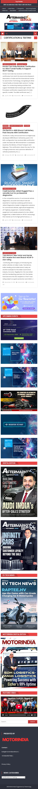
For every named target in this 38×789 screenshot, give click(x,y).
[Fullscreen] (35, 715)
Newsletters (13, 10)
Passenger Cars (22, 64)
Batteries (5, 126)
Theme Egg (27, 787)
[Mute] (32, 715)
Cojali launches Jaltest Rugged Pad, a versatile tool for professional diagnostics (18, 193)
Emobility (26, 126)
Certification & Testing (9, 64)
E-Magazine (20, 8)
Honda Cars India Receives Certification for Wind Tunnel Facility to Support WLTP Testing (19, 68)
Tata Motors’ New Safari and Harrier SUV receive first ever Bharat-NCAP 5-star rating (18, 257)
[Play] (3, 715)
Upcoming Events (31, 8)
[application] (19, 706)
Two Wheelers (7, 128)
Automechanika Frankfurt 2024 (27, 10)
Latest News (11, 8)
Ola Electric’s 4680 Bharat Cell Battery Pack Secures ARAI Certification (18, 131)
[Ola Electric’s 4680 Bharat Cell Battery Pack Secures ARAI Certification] (19, 112)
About (4, 8)
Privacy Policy (6, 764)
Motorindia (17, 96)
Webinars (5, 10)
